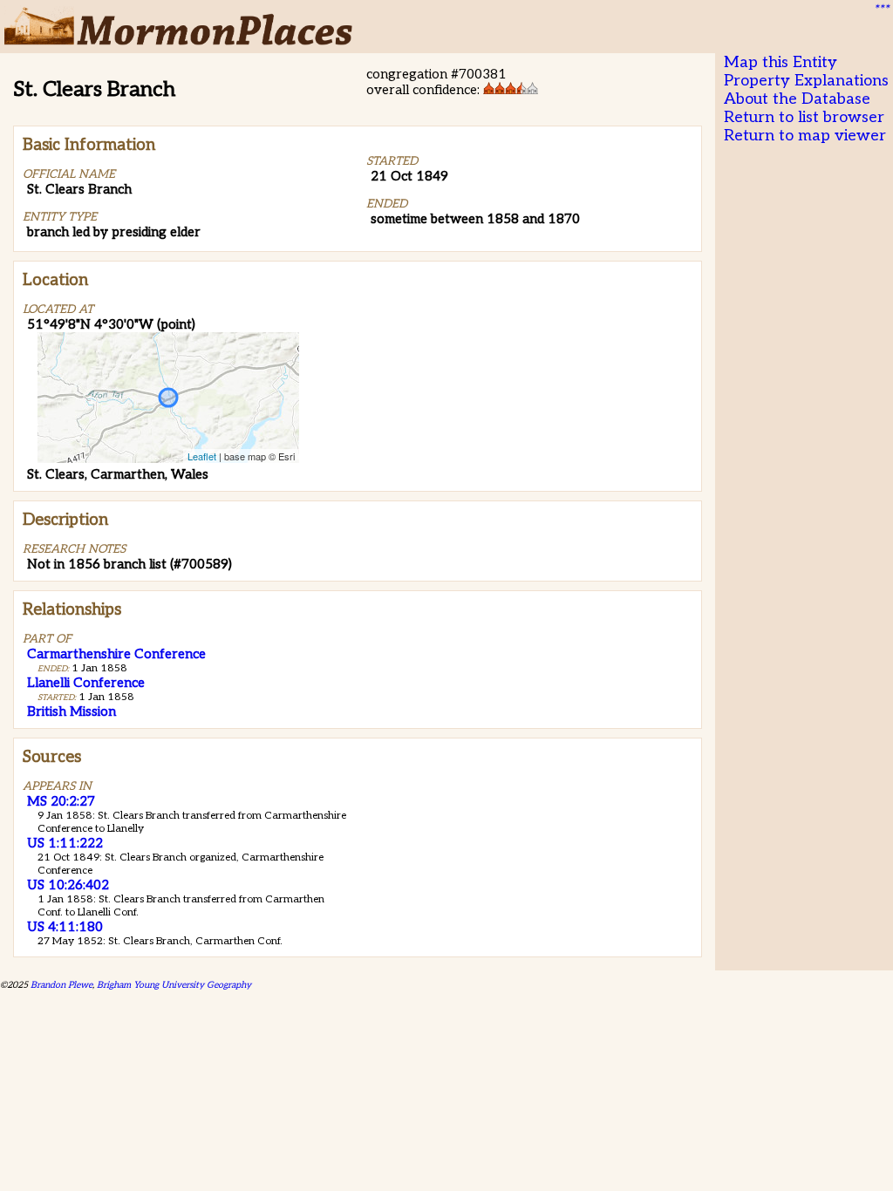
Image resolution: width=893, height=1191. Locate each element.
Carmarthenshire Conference (116, 654)
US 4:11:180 (65, 927)
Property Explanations (806, 80)
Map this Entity (780, 62)
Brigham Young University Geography (174, 984)
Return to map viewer (805, 135)
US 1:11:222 (65, 843)
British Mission (71, 711)
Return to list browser (804, 117)
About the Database (797, 99)
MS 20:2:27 (61, 801)
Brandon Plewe (61, 984)
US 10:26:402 (68, 885)
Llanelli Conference (86, 683)
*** (881, 9)
